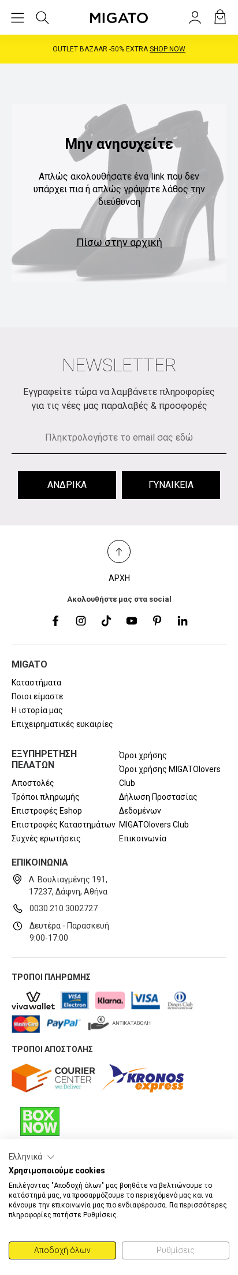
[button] (32, 1157)
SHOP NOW (167, 49)
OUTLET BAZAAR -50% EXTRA (119, 49)
